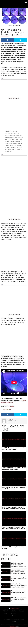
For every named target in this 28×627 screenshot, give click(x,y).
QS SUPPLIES (7, 409)
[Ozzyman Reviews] (14, 608)
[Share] (7, 40)
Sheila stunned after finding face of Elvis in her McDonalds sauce (13, 488)
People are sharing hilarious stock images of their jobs (18, 591)
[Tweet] (20, 40)
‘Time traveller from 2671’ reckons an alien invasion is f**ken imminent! (14, 468)
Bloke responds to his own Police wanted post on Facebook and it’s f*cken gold (18, 564)
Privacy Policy (23, 624)
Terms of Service (12, 626)
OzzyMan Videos (13, 611)
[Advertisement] (14, 115)
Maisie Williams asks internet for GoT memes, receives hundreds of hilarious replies (18, 571)
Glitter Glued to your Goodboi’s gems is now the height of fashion (19, 599)
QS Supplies (11, 406)
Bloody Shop (13, 614)
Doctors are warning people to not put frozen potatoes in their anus (18, 578)
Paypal (22, 612)
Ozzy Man (11, 419)
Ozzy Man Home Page (6, 611)
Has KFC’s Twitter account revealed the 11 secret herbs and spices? (14, 448)
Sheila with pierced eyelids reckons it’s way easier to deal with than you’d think (13, 508)
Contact (21, 610)
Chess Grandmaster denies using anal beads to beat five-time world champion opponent (13, 528)
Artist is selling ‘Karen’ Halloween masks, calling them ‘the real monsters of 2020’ (18, 585)
